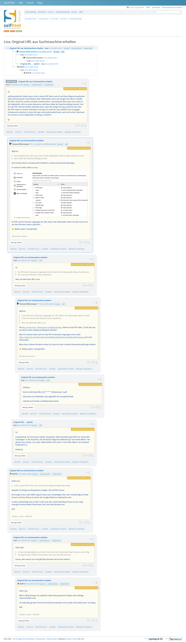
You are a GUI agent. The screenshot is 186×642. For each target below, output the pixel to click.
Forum (30, 2)
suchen (74, 12)
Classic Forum (72, 639)
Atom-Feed (54, 19)
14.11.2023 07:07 (23, 425)
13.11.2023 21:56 (24, 474)
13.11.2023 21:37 (23, 260)
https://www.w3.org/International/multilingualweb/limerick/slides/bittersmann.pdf (53, 337)
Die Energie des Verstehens (24, 639)
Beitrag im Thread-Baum (73, 132)
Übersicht (42, 12)
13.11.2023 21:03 (16, 84)
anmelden (41, 132)
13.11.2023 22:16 (31, 380)
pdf (66, 144)
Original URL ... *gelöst (23, 422)
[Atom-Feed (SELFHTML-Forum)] (6, 31)
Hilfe (81, 12)
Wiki (21, 2)
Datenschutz (52, 639)
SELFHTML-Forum (30, 19)
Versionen (51, 144)
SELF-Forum (11, 81)
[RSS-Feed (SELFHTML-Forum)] (12, 31)
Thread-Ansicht (44, 19)
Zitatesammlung (62, 12)
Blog (39, 2)
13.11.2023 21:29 (39, 144)
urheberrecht (49, 85)
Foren (50, 12)
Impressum (40, 639)
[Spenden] (19, 31)
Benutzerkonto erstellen (55, 132)
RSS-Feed (64, 19)
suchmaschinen (37, 85)
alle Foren (18, 132)
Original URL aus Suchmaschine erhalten (35, 81)
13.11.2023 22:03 (46, 304)
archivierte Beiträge (75, 19)
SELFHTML (9, 2)
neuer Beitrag (30, 12)
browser (26, 85)
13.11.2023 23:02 (32, 584)
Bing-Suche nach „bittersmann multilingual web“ (42, 327)
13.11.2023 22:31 (23, 540)
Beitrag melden (12, 126)
